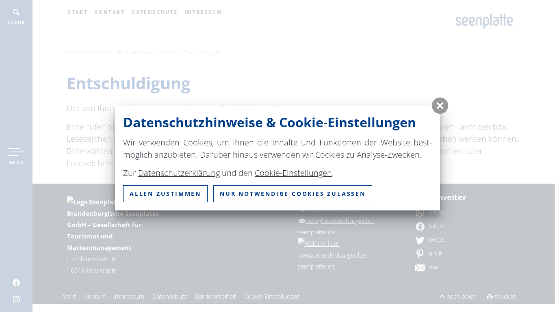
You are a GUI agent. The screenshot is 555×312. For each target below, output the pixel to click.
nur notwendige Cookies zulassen (293, 193)
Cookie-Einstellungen (293, 172)
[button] (440, 106)
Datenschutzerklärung (179, 172)
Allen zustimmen (165, 193)
